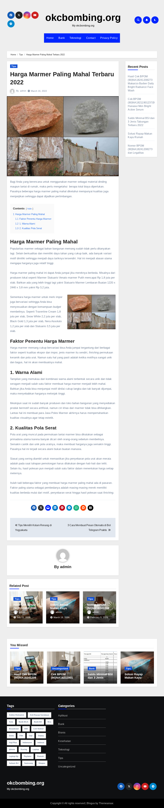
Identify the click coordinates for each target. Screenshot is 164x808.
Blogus (91, 803)
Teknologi (75, 38)
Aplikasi (63, 715)
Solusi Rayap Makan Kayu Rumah (59, 608)
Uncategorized (60, 668)
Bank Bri (38, 722)
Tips (13, 66)
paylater (28, 756)
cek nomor (38, 729)
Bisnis (61, 732)
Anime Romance (16, 715)
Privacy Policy (109, 38)
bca (49, 722)
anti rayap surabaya (39, 715)
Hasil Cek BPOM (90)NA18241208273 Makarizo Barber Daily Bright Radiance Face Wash (141, 83)
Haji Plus (13, 742)
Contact (91, 38)
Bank (61, 38)
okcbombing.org (83, 17)
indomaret (27, 742)
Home (50, 38)
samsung (28, 763)
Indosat (40, 742)
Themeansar (106, 803)
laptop (36, 749)
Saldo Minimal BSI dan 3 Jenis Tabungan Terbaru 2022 (141, 122)
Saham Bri (14, 763)
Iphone (12, 749)
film (21, 736)
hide (29, 208)
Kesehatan (64, 741)
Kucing (24, 749)
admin (23, 90)
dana (11, 736)
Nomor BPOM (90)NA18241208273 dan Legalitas (99, 608)
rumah (40, 756)
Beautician (14, 729)
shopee (41, 763)
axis (11, 722)
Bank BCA (23, 722)
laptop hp (13, 756)
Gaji (30, 736)
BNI (26, 729)
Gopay (41, 736)
